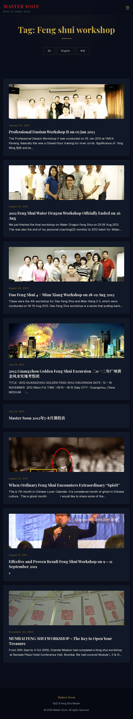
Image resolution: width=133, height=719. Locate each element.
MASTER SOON (21, 8)
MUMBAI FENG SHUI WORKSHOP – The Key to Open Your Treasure (60, 641)
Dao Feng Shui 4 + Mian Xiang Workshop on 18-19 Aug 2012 (61, 294)
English (65, 50)
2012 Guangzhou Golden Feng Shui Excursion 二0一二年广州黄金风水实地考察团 (65, 373)
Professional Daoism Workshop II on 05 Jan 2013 (52, 131)
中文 (82, 50)
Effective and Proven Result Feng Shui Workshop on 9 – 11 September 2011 (60, 564)
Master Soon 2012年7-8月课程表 (37, 418)
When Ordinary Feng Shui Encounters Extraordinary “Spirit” (64, 485)
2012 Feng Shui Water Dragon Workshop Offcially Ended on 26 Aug (65, 215)
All (49, 50)
